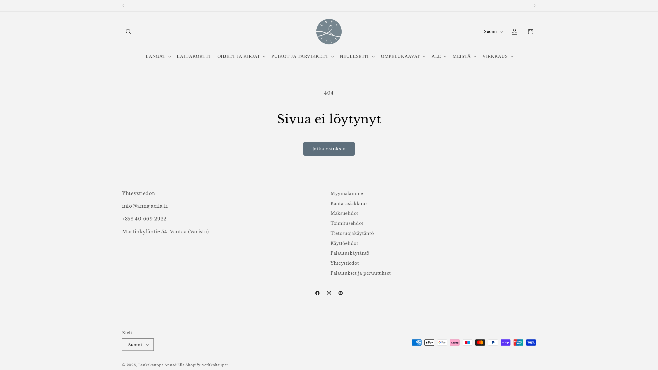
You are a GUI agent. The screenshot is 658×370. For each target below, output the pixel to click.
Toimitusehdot (347, 223)
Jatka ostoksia (329, 149)
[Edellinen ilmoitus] (123, 5)
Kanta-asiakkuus (349, 203)
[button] (128, 31)
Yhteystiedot (345, 263)
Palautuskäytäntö (350, 253)
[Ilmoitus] (534, 5)
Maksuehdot (344, 213)
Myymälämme (347, 193)
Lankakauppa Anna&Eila (161, 365)
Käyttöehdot (344, 243)
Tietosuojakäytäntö (352, 233)
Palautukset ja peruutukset (361, 273)
